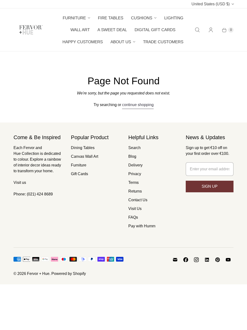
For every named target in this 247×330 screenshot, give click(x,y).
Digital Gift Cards (155, 30)
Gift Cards (79, 174)
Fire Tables (110, 18)
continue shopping (138, 105)
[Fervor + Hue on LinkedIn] (207, 259)
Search (134, 148)
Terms (133, 182)
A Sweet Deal (112, 30)
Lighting (173, 18)
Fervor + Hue (38, 274)
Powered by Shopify (68, 274)
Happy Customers (82, 42)
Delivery (135, 165)
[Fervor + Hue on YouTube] (228, 259)
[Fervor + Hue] (31, 29)
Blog (132, 156)
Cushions (141, 18)
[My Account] (211, 30)
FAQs (133, 217)
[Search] (197, 30)
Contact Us (137, 200)
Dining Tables (83, 148)
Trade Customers (163, 42)
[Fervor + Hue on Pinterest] (217, 259)
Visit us (20, 182)
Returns (135, 191)
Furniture (74, 18)
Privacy (134, 174)
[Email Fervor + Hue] (175, 259)
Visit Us (135, 209)
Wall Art (80, 30)
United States (211, 4)
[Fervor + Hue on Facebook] (185, 259)
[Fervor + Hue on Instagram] (196, 259)
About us (120, 42)
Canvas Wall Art (84, 156)
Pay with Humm (141, 226)
